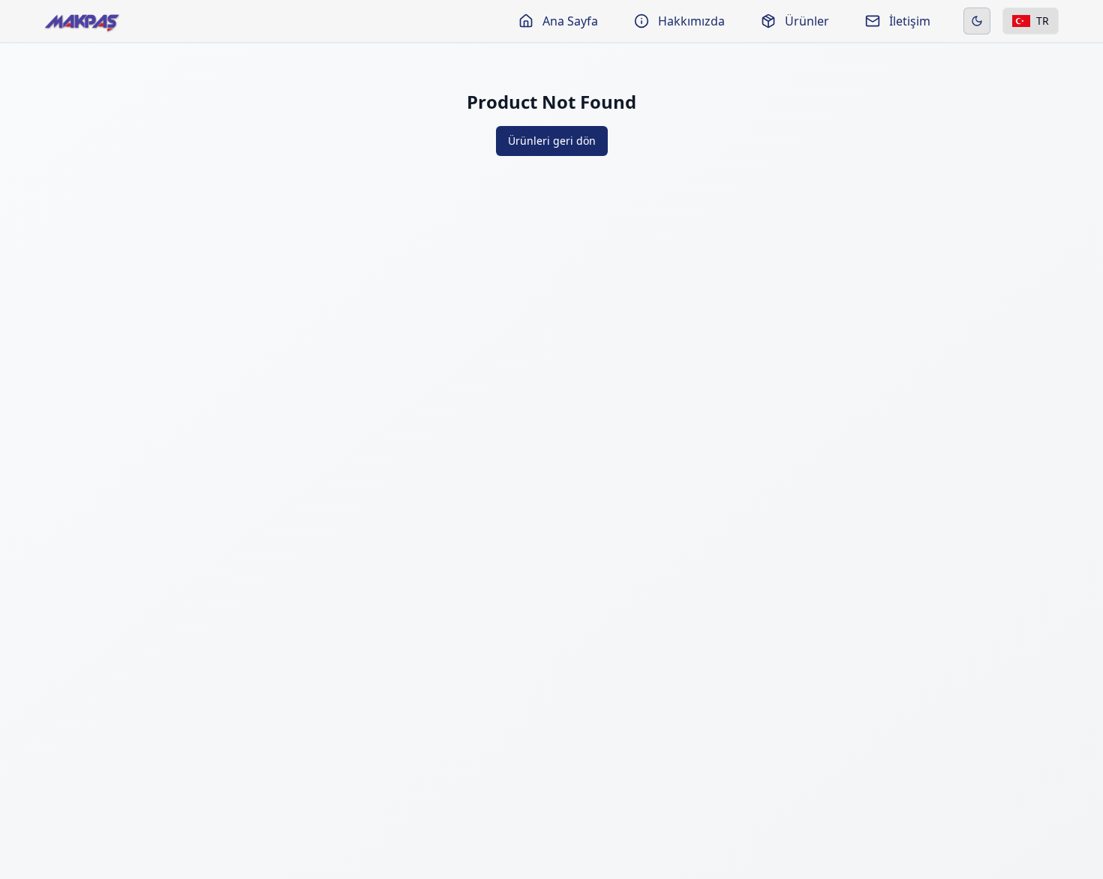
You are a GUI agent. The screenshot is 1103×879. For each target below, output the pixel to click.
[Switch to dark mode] (976, 21)
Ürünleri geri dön (552, 141)
